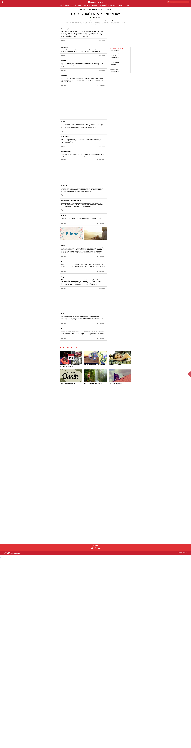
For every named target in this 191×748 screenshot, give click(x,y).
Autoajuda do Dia (114, 69)
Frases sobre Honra (114, 71)
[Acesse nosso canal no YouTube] (99, 548)
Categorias (82, 9)
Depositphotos (17, 553)
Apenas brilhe (113, 64)
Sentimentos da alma (114, 57)
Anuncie (185, 552)
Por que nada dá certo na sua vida (117, 60)
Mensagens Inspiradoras (115, 66)
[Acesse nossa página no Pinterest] (95, 548)
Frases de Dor (113, 55)
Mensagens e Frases (95, 9)
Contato (180, 552)
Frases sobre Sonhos (114, 50)
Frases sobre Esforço (114, 53)
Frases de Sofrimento (114, 62)
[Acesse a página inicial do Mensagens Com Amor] (95, 2)
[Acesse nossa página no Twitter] (92, 548)
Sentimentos (108, 9)
